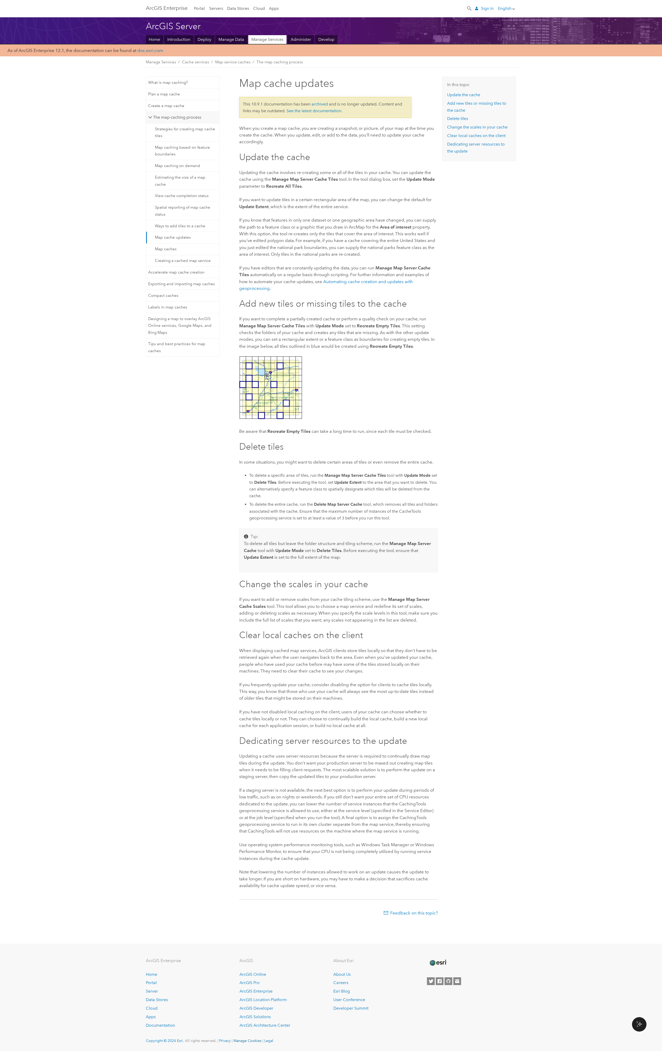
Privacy (225, 1041)
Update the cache (463, 94)
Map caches (166, 249)
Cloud (259, 8)
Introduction (178, 39)
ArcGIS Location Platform (263, 999)
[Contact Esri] (457, 981)
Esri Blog (341, 991)
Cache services (195, 62)
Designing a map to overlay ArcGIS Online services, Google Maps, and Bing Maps (180, 325)
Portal (199, 8)
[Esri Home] (438, 963)
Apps (274, 8)
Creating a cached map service (183, 260)
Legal (268, 1041)
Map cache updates (173, 237)
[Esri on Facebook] (439, 981)
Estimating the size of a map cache (180, 180)
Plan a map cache (164, 94)
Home (154, 39)
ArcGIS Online (252, 974)
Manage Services (267, 39)
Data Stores (238, 8)
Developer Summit (350, 1008)
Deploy (204, 39)
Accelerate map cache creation (176, 272)
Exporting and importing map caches (181, 284)
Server (152, 991)
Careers (340, 982)
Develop (326, 39)
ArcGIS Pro (249, 982)
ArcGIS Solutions (255, 1016)
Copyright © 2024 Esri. (165, 1041)
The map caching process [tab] (177, 117)
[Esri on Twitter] (431, 981)
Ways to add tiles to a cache (180, 226)
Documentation (160, 1025)
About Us (342, 974)
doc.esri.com (150, 50)
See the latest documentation (314, 110)
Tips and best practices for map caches (176, 347)
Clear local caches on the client (476, 135)
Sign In (487, 8)
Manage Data (231, 39)
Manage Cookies (247, 1041)
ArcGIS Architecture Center (264, 1025)
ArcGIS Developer (256, 1008)
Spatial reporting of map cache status (182, 210)
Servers (216, 8)
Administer (301, 39)
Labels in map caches (167, 307)
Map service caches (233, 62)
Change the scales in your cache (477, 127)
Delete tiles (457, 118)
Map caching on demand (177, 165)
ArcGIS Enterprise (166, 8)
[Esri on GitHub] (448, 981)
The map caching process (280, 62)
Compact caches (163, 295)
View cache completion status (182, 195)
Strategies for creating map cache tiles (185, 132)
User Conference (349, 999)
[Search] (469, 8)
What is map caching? (168, 82)
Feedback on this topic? (414, 913)
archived (320, 104)
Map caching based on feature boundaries (182, 150)
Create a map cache (166, 105)
